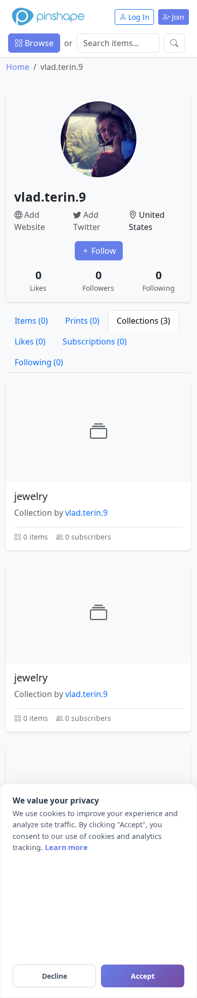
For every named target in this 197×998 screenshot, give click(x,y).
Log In (138, 17)
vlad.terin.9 (86, 512)
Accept (143, 976)
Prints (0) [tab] (82, 320)
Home (17, 66)
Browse (38, 43)
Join (177, 17)
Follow (102, 250)
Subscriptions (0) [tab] (95, 341)
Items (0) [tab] (31, 320)
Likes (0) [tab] (30, 341)
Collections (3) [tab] (143, 320)
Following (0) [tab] (39, 362)
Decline (54, 976)
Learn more (66, 847)
